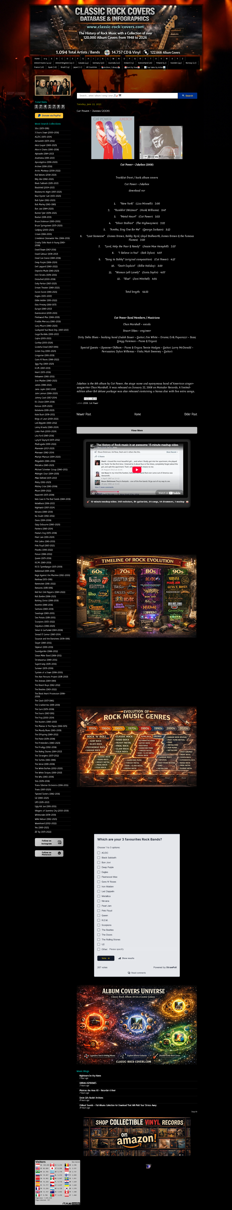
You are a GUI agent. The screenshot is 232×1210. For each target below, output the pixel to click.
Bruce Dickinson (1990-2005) (47, 221)
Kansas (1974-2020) (43, 406)
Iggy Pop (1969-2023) (44, 364)
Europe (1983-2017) (43, 309)
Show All (194, 1112)
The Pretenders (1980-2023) (47, 743)
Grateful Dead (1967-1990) (46, 347)
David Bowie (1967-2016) (45, 250)
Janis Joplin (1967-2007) (45, 389)
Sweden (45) (176, 63)
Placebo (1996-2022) (44, 550)
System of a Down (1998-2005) (49, 672)
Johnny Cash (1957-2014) (46, 398)
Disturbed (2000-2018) (45, 279)
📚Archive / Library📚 (110, 67)
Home (37, 59)
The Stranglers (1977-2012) (47, 756)
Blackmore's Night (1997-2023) (48, 192)
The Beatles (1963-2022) (46, 689)
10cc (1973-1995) (42, 128)
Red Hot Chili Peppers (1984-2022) (50, 592)
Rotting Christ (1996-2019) (47, 600)
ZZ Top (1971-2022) (43, 832)
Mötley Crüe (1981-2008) (46, 486)
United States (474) (42, 63)
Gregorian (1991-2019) (44, 355)
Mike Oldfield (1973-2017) (46, 478)
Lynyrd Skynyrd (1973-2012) (47, 440)
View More (137, 430)
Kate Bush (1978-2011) (45, 414)
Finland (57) (161, 63)
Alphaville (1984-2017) (44, 154)
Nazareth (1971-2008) (44, 495)
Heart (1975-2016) (43, 372)
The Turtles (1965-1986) (45, 760)
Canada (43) (83, 63)
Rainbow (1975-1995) (43, 579)
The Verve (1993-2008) (45, 764)
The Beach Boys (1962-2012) (47, 685)
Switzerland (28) (145, 63)
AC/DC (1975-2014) (43, 137)
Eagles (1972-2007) (43, 296)
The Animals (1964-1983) (45, 681)
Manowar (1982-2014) (44, 452)
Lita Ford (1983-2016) (44, 436)
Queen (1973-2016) (43, 558)
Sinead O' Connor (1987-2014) (48, 634)
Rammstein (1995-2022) (45, 584)
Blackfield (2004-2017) (45, 187)
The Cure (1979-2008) (44, 709)
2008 (85, 403)
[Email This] (85, 398)
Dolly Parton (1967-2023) (46, 283)
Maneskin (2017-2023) (44, 448)
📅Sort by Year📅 (132, 67)
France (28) (39, 67)
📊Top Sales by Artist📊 (155, 67)
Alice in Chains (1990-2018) (47, 149)
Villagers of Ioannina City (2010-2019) (52, 811)
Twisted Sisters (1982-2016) (47, 794)
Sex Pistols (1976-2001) (45, 617)
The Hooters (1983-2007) (46, 722)
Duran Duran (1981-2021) (46, 292)
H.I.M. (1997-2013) (42, 368)
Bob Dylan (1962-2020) (45, 200)
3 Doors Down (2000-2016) (47, 132)
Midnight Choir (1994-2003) (47, 474)
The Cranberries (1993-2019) (47, 705)
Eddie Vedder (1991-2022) (46, 300)
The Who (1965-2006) (44, 777)
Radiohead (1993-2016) (45, 571)
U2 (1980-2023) (42, 798)
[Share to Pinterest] (95, 398)
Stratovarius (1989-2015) (46, 660)
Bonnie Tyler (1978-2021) (46, 213)
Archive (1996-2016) (43, 166)
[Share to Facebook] (93, 398)
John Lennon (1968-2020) (46, 393)
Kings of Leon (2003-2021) (46, 419)
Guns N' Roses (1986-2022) (47, 359)
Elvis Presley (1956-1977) (45, 305)
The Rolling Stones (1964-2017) (48, 751)
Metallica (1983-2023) (44, 465)
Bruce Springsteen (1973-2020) (48, 225)
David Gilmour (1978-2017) (46, 254)
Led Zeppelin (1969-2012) (46, 423)
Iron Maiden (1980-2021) (46, 381)
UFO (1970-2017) (42, 802)
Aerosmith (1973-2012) (45, 141)
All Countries (91, 67)
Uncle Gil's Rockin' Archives (91, 1098)
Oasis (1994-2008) (43, 520)
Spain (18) (52, 67)
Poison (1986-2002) (43, 554)
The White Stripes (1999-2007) (48, 773)
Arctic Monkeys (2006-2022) (47, 171)
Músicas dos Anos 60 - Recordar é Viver (97, 1090)
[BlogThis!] (87, 398)
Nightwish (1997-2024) (45, 507)
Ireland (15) (129, 63)
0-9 (45, 59)
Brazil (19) (65, 67)
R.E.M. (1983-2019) (43, 562)
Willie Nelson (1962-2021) (46, 819)
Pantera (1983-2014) (44, 529)
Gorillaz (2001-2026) (44, 343)
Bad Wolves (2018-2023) (45, 175)
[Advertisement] (125, 81)
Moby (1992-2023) (43, 482)
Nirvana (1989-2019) (44, 512)
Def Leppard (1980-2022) (46, 266)
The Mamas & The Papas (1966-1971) (51, 726)
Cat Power (93, 403)
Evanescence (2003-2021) (46, 313)
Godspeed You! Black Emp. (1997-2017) (51, 330)
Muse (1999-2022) (43, 491)
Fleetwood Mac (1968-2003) (47, 317)
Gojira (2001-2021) (43, 338)
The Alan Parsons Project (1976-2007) (51, 677)
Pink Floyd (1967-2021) (45, 545)
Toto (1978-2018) (42, 781)
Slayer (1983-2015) (43, 643)
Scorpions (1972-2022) (45, 622)
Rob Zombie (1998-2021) (45, 596)
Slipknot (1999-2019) (44, 647)
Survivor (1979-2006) (44, 668)
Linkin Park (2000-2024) (45, 431)
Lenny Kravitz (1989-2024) (47, 427)
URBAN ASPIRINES (87, 1083)
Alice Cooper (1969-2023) (46, 145)
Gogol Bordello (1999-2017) (47, 334)
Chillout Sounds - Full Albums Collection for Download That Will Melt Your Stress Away (117, 1105)
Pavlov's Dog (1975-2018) (46, 533)
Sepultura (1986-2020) (45, 626)
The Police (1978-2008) (45, 739)
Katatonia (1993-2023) (44, 410)
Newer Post (84, 414)
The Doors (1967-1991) (44, 713)
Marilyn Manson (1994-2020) (48, 457)
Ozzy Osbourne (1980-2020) (47, 524)
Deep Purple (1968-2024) (46, 262)
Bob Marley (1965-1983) (45, 204)
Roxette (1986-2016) (44, 605)
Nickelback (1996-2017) (45, 503)
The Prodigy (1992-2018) (46, 747)
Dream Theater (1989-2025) (47, 288)
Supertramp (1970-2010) (46, 664)
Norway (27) (191, 63)
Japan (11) (78, 67)
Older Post (190, 414)
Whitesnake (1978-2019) (45, 815)
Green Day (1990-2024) (45, 351)
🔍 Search (187, 95)
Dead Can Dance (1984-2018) (48, 258)
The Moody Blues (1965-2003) (48, 730)
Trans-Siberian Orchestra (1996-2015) (51, 785)
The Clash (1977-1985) (44, 701)
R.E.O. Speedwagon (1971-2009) (48, 567)
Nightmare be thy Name (90, 1076)
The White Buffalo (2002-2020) (49, 768)
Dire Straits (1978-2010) (46, 275)
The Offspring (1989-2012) (46, 734)
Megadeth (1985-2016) (45, 461)
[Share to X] (90, 398)
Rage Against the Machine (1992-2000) (52, 575)
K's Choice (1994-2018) (45, 402)
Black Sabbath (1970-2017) (46, 183)
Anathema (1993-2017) (45, 158)
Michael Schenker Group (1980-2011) (51, 469)
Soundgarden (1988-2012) (46, 651)
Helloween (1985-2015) (45, 376)
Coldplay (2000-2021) (44, 230)
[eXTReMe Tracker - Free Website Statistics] (148, 1168)
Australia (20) (114, 63)
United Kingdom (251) (64, 63)
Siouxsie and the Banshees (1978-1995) (52, 639)
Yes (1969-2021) (42, 827)
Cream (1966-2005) (43, 234)
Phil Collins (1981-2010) (45, 541)
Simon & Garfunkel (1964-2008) (49, 630)
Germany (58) (98, 63)
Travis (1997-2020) (43, 789)
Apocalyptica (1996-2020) (46, 162)
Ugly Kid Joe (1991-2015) (45, 806)
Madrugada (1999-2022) (45, 444)
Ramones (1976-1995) (44, 588)
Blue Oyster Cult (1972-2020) (48, 196)
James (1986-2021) (43, 385)
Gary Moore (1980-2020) (46, 326)
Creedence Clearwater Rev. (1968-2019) (52, 238)
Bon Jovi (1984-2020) (44, 209)
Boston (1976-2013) (43, 217)
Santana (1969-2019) (44, 609)
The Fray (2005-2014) (44, 718)
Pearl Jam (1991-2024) (44, 537)
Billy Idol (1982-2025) (44, 179)
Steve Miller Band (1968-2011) (48, 655)
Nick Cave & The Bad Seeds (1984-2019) (52, 499)
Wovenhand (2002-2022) (46, 823)
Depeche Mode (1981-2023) (47, 271)
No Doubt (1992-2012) (45, 516)
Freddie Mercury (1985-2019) (48, 321)
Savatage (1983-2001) (45, 613)
